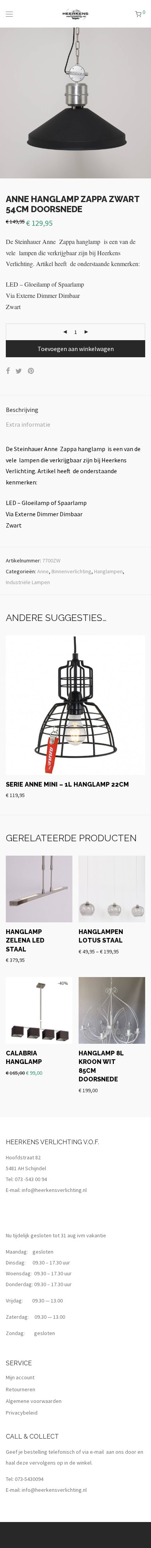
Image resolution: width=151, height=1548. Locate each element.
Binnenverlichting (71, 571)
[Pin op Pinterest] (31, 371)
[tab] (75, 410)
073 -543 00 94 (31, 1179)
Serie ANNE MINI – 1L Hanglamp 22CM (67, 784)
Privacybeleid (22, 1412)
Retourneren (20, 1389)
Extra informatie (28, 424)
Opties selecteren (96, 939)
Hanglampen (108, 571)
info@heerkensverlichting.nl (54, 1190)
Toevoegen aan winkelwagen (76, 349)
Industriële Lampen (28, 582)
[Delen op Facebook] (8, 371)
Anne (43, 571)
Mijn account (20, 1377)
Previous (7, 103)
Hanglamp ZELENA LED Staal (25, 940)
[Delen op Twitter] (18, 371)
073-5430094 (29, 1478)
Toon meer (85, 794)
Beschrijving (22, 409)
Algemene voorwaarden (34, 1401)
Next (143, 103)
